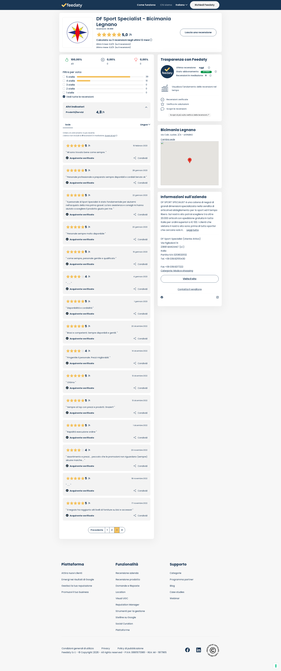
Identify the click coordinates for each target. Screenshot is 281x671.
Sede (68, 124)
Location (120, 592)
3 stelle (70, 84)
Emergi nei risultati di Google (77, 579)
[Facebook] (162, 297)
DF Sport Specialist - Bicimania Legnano (133, 21)
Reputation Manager (127, 604)
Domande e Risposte (127, 585)
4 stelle (70, 81)
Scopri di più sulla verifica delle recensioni (188, 115)
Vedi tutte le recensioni (80, 96)
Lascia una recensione (198, 32)
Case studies (177, 592)
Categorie (175, 573)
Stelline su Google (126, 617)
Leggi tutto (192, 230)
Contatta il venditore (190, 289)
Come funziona (146, 5)
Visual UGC (122, 598)
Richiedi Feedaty (205, 5)
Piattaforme (123, 630)
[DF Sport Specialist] (78, 32)
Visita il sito (189, 278)
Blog (172, 585)
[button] (190, 88)
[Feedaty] (72, 5)
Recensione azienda (127, 573)
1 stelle (70, 92)
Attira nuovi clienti (71, 573)
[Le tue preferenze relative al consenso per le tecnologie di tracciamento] (276, 666)
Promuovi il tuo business (75, 592)
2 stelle (70, 88)
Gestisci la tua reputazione (76, 585)
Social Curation (124, 623)
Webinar (175, 598)
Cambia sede (168, 139)
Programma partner (181, 579)
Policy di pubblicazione (130, 648)
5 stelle (70, 77)
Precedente (97, 530)
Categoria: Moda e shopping (177, 270)
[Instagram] (217, 297)
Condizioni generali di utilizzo (78, 648)
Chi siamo (166, 5)
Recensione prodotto (128, 579)
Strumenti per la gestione (130, 611)
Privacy (105, 648)
